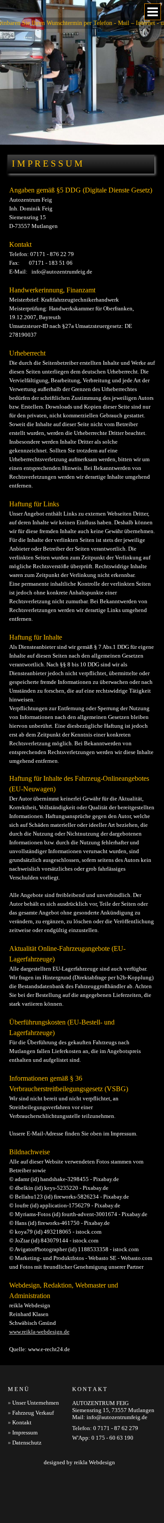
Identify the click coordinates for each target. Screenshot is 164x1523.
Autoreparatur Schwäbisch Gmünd (52, 1495)
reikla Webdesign (94, 1462)
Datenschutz (27, 1442)
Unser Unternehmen (35, 1402)
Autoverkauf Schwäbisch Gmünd (44, 1484)
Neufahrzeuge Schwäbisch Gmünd (45, 1505)
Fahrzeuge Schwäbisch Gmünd (126, 1484)
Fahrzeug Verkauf (33, 1412)
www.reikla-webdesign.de (39, 1331)
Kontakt (21, 1422)
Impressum (25, 1432)
